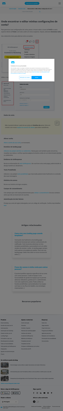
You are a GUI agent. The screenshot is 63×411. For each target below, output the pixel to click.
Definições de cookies (25, 77)
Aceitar (36, 77)
